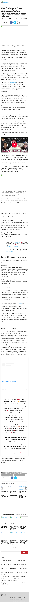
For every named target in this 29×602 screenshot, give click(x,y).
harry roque (4, 474)
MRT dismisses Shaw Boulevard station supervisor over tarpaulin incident (14, 541)
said (21, 229)
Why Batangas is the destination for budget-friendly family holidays (23, 494)
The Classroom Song (19, 474)
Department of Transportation (8, 473)
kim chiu (11, 474)
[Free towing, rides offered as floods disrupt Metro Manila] (5, 519)
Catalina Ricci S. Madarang (8, 18)
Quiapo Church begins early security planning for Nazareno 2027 (14, 569)
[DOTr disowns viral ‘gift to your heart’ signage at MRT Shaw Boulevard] (24, 535)
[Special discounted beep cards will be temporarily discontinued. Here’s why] (24, 519)
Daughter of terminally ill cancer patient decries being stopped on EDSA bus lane (5, 541)
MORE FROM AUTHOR (19, 514)
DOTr (26, 473)
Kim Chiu (17, 453)
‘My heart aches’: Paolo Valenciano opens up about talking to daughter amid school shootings (14, 565)
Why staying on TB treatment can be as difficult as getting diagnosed (14, 573)
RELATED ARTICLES (9, 514)
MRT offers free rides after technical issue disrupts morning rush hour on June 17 (14, 526)
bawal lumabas (18, 472)
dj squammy (20, 473)
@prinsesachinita (16, 242)
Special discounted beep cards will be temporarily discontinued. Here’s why (24, 526)
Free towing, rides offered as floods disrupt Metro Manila (5, 525)
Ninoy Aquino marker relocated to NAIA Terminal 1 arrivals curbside (14, 583)
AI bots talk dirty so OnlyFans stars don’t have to (13, 576)
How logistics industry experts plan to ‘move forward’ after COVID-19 (4, 494)
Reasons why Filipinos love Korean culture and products (14, 493)
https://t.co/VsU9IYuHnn (12, 246)
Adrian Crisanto (9, 472)
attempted (13, 82)
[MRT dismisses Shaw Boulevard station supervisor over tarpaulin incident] (14, 535)
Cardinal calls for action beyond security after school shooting (13, 561)
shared (20, 303)
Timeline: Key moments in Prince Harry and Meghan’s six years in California (12, 579)
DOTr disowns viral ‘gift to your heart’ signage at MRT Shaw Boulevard (24, 541)
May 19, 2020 (9, 251)
